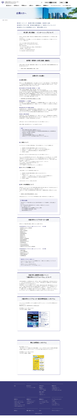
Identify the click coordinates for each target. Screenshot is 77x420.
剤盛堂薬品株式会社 (23, 233)
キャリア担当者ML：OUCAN (44, 402)
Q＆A (40, 410)
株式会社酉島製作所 (23, 239)
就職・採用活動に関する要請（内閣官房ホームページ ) (31, 129)
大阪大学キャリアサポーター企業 (23, 25)
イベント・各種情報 (43, 390)
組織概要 (53, 400)
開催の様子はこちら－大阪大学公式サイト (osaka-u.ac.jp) (29, 305)
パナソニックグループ (23, 243)
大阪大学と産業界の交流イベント (20, 406)
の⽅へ (9, 5)
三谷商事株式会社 (23, 255)
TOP (15, 385)
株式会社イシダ (22, 229)
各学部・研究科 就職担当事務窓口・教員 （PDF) (29, 68)
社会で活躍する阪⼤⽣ (30, 402)
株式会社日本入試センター (24, 241)
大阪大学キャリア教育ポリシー (27, 133)
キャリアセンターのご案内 (31, 387)
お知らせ (15, 410)
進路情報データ (29, 403)
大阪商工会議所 (22, 250)
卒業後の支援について (55, 387)
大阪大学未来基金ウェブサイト (27, 210)
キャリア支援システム (67, 5)
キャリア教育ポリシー (55, 403)
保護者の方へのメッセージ (31, 400)
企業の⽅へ (16, 399)
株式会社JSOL (22, 234)
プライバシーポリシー (56, 410)
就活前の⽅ (41, 387)
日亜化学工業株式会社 (23, 254)
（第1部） (25, 309)
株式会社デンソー (23, 237)
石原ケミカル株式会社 (23, 230)
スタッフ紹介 (54, 402)
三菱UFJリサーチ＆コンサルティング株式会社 (27, 246)
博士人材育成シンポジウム (42, 27)
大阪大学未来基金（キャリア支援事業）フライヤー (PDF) (32, 207)
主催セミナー (42, 403)
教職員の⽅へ (41, 399)
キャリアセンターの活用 (43, 400)
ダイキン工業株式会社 (23, 251)
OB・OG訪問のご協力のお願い (57, 390)
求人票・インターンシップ (19, 400)
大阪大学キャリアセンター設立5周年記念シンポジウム (27, 27)
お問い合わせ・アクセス (56, 404)
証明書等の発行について (56, 388)
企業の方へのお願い (18, 403)
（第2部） (29, 309)
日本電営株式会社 (23, 242)
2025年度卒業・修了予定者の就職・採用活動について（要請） (31, 98)
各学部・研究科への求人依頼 (19, 402)
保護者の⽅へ (29, 399)
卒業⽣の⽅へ (54, 385)
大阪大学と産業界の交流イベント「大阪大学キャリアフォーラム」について (44, 25)
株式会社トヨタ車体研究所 (24, 238)
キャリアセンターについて (56, 5)
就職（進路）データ (30, 410)
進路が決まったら (42, 394)
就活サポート (42, 393)
